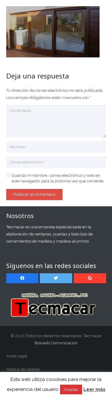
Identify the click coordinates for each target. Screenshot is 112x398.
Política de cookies (23, 369)
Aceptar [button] (71, 389)
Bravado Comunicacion (56, 343)
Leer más (94, 389)
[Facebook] (22, 278)
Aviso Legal (16, 356)
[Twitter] (56, 278)
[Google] (90, 278)
